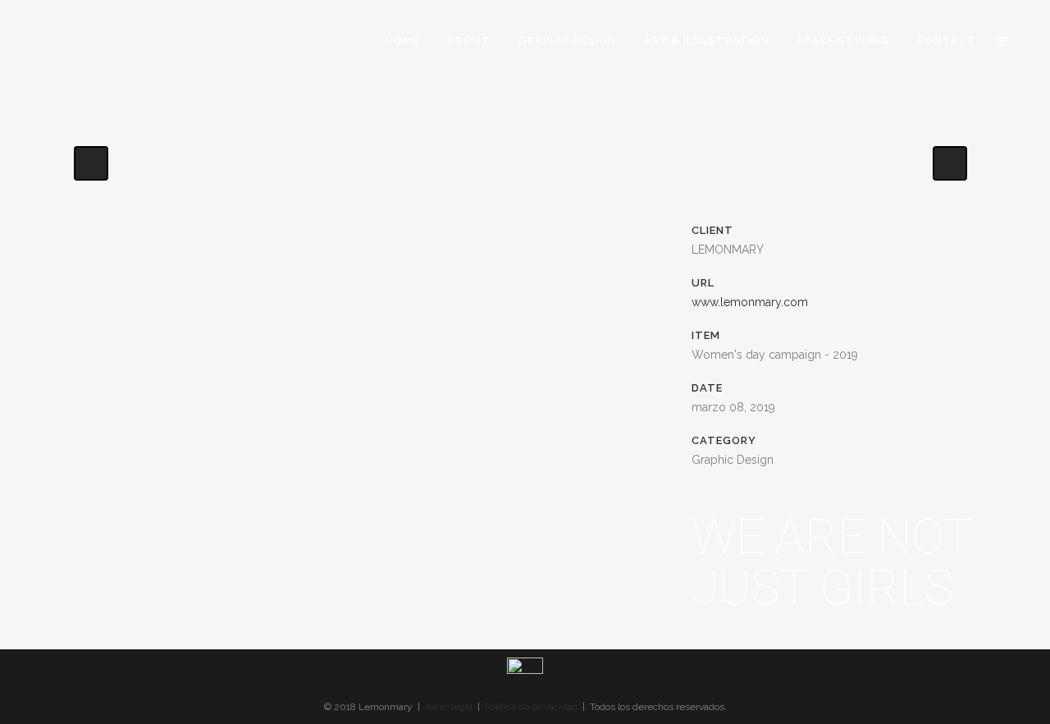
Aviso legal (448, 707)
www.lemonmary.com (750, 302)
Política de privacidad (531, 707)
